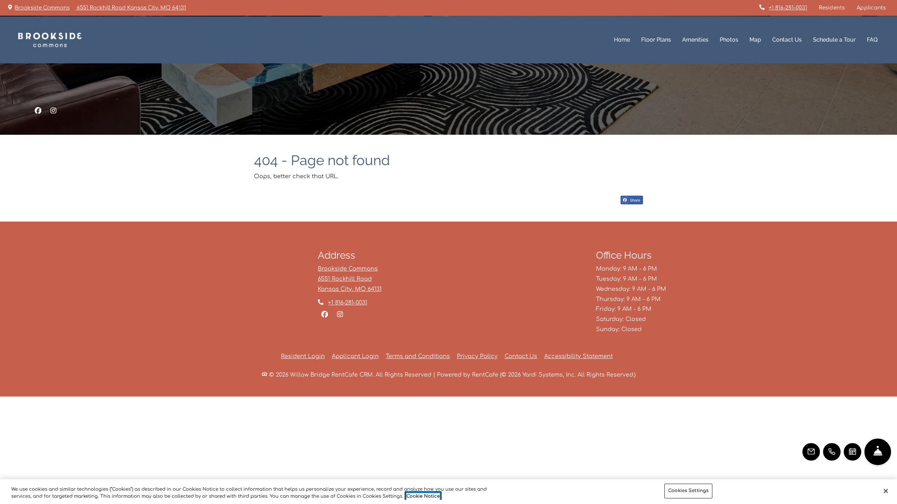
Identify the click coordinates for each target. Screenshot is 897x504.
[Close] (885, 491)
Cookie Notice (423, 496)
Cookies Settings (688, 490)
